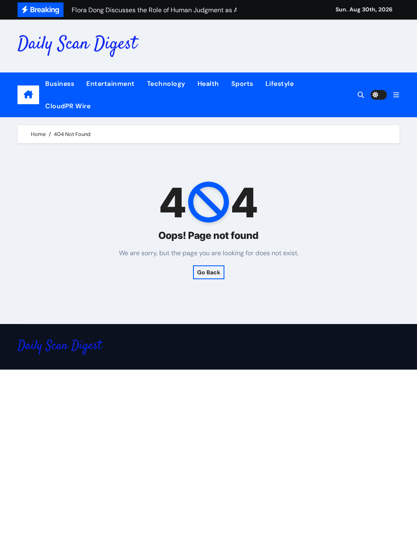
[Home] (28, 94)
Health (208, 83)
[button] (396, 95)
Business (59, 83)
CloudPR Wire (67, 106)
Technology (166, 83)
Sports (242, 83)
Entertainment (110, 83)
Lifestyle (280, 83)
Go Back (208, 272)
